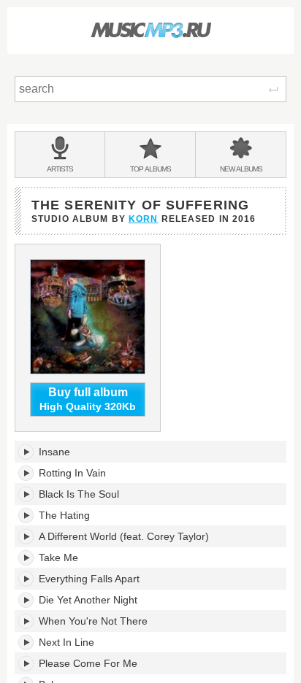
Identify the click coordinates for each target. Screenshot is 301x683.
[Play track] (26, 452)
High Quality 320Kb (87, 399)
